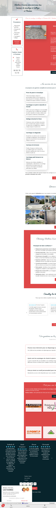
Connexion (52, 503)
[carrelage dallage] (35, 32)
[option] (38, 308)
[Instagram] (35, 483)
